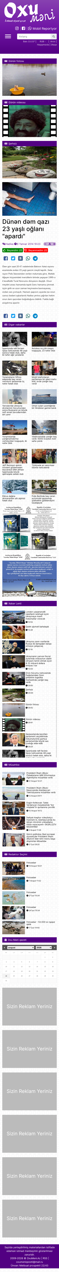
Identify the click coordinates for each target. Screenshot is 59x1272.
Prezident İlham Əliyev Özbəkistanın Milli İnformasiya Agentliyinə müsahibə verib (40, 775)
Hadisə (9, 243)
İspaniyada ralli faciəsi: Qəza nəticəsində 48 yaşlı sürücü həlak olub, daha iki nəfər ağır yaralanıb (14, 351)
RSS (45, 1258)
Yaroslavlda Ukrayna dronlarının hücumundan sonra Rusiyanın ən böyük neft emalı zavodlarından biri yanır (14, 410)
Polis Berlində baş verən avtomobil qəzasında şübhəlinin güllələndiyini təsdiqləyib (43, 499)
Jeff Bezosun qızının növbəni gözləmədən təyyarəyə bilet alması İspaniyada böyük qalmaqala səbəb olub (13, 469)
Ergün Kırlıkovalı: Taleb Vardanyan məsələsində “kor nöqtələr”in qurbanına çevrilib (40, 805)
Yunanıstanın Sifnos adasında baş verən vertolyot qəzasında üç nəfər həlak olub (13, 380)
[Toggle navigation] (8, 36)
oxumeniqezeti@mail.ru (29, 1261)
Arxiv (52, 41)
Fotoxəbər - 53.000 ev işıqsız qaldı (40, 923)
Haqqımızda (43, 44)
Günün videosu (33, 719)
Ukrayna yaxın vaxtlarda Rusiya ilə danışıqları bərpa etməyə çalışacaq (38, 643)
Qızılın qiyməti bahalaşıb (37, 627)
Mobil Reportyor (44, 28)
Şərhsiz (29, 690)
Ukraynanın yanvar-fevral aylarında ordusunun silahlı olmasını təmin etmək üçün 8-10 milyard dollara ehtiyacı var (39, 661)
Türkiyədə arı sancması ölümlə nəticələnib (43, 466)
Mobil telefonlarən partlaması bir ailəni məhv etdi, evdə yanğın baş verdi (44, 380)
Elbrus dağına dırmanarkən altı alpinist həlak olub (13, 498)
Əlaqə (54, 44)
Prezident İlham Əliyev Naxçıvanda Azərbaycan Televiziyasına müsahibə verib (41, 790)
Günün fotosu (32, 704)
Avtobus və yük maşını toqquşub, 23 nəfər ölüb (43, 349)
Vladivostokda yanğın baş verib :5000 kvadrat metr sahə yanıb (44, 438)
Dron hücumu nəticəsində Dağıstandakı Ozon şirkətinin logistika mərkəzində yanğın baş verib (38, 677)
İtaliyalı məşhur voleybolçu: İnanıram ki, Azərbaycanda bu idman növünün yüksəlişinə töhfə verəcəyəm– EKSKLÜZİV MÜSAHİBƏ (41, 822)
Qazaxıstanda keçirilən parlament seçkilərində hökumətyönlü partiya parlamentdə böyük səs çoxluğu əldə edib (37, 739)
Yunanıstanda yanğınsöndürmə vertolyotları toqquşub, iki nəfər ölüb (14, 439)
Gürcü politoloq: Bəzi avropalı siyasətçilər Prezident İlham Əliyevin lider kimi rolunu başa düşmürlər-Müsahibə (40, 837)
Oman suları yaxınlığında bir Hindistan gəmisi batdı (44, 407)
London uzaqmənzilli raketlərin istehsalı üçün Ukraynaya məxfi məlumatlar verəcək (37, 615)
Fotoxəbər (31, 863)
